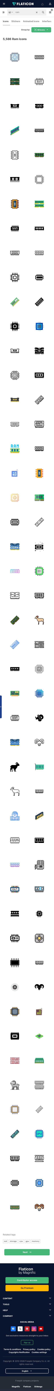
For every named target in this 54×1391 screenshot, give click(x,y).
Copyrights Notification (19, 1352)
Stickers (15, 21)
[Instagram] (34, 1328)
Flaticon (27, 1386)
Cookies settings (39, 1352)
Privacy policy (29, 1349)
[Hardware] (14, 57)
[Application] (14, 522)
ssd (5, 1241)
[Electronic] (14, 375)
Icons (5, 21)
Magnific (16, 1386)
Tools (6, 1304)
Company (8, 1316)
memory (35, 1241)
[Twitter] (20, 1328)
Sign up (27, 1342)
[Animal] (39, 718)
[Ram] (39, 57)
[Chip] (14, 179)
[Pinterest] (27, 1328)
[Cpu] (14, 277)
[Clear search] (37, 12)
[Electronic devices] (39, 669)
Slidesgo (38, 1386)
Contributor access (27, 1280)
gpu (27, 1241)
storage (13, 1241)
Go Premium (27, 1288)
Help (5, 1310)
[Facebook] (13, 1328)
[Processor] (39, 326)
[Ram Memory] (14, 81)
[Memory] (14, 130)
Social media (27, 1322)
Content (7, 1298)
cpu (21, 1241)
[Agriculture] (14, 1085)
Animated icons (31, 21)
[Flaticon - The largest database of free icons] (23, 3)
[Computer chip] (39, 1036)
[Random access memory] (14, 448)
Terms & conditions (12, 1349)
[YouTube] (40, 1328)
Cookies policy (43, 1349)
